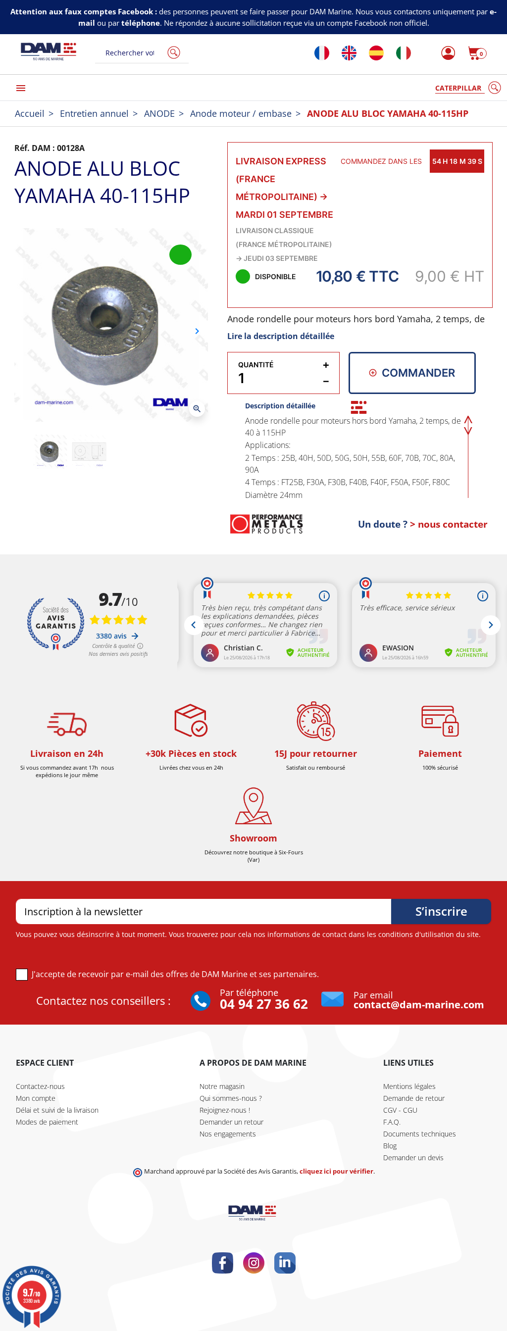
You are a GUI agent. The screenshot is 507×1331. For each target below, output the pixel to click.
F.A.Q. (392, 1122)
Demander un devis (413, 1157)
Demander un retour (231, 1122)
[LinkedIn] (285, 1263)
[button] (477, 53)
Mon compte (35, 1098)
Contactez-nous (40, 1086)
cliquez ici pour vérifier (336, 1171)
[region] (360, 456)
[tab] (359, 407)
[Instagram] (253, 1263)
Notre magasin (222, 1086)
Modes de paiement (47, 1122)
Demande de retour (414, 1098)
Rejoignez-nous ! (225, 1110)
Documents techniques (419, 1133)
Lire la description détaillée (280, 336)
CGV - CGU (400, 1110)
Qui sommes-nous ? (231, 1098)
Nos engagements (228, 1133)
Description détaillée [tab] (280, 405)
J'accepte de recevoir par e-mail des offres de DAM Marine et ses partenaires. (175, 974)
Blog (390, 1145)
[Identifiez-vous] (445, 53)
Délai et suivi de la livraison (57, 1110)
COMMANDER (418, 372)
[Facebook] (222, 1263)
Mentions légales (409, 1086)
